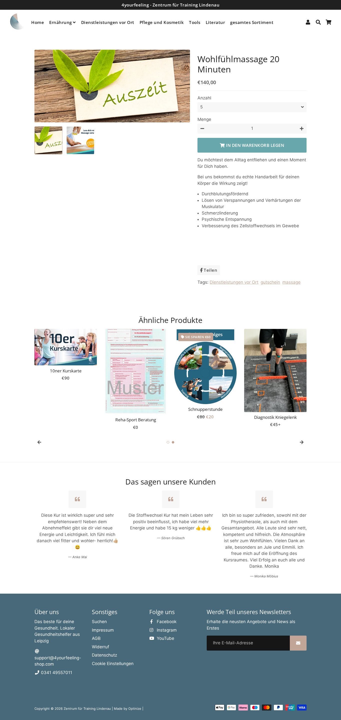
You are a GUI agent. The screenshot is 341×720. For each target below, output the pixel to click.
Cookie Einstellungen (113, 663)
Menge (204, 119)
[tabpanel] (135, 380)
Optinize (135, 709)
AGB (96, 638)
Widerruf (100, 646)
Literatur (215, 22)
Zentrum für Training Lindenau (87, 709)
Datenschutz (104, 655)
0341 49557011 (56, 672)
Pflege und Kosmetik (162, 22)
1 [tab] (168, 442)
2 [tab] (173, 442)
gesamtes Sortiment (251, 22)
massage (291, 282)
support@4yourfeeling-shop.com (57, 661)
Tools (194, 22)
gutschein (270, 282)
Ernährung (61, 22)
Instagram (166, 630)
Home (37, 22)
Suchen (99, 621)
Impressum (103, 630)
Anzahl (204, 97)
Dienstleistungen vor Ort (107, 22)
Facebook (166, 621)
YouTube (165, 638)
